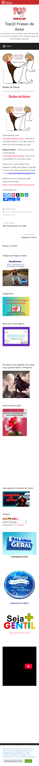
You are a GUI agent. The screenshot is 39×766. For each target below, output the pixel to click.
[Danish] (17, 519)
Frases (13, 209)
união (13, 215)
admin (31, 91)
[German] (9, 519)
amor (7, 212)
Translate (20, 525)
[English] (4, 519)
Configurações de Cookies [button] (13, 761)
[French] (11, 519)
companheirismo (25, 212)
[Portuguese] (14, 519)
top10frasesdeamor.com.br (14, 138)
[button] (4, 2)
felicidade (6, 215)
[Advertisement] (19, 462)
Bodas (8, 209)
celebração (14, 212)
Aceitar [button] (28, 761)
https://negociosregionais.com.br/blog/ (19, 185)
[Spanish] (6, 519)
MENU (9, 2)
